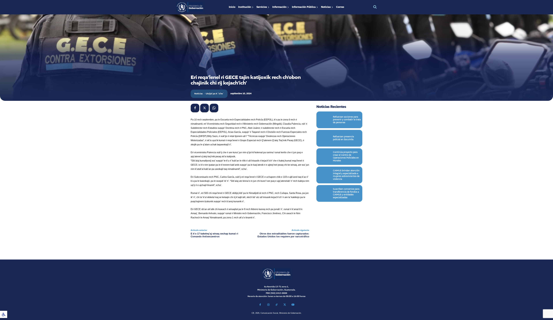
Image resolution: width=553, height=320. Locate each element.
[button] (375, 7)
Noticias (198, 94)
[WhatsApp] (214, 108)
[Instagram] (268, 305)
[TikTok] (276, 305)
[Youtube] (292, 305)
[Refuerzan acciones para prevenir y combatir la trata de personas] (325, 120)
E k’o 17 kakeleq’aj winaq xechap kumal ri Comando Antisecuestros (214, 235)
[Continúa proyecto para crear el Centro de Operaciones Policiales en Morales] (325, 157)
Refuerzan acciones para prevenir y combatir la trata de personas (347, 120)
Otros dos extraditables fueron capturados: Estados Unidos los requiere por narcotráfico (283, 235)
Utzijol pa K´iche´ (215, 94)
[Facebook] (195, 108)
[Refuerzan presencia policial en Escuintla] (325, 138)
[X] (204, 108)
